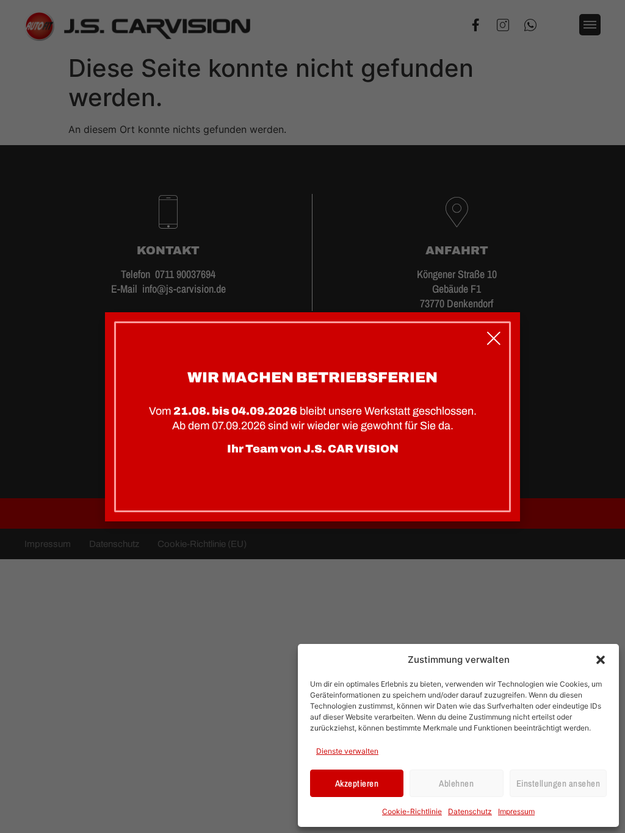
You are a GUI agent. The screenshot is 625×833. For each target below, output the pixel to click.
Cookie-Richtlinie (412, 811)
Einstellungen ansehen (558, 783)
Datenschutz (470, 811)
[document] (312, 416)
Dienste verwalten (347, 751)
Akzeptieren (357, 783)
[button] (600, 660)
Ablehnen (456, 783)
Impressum (516, 811)
